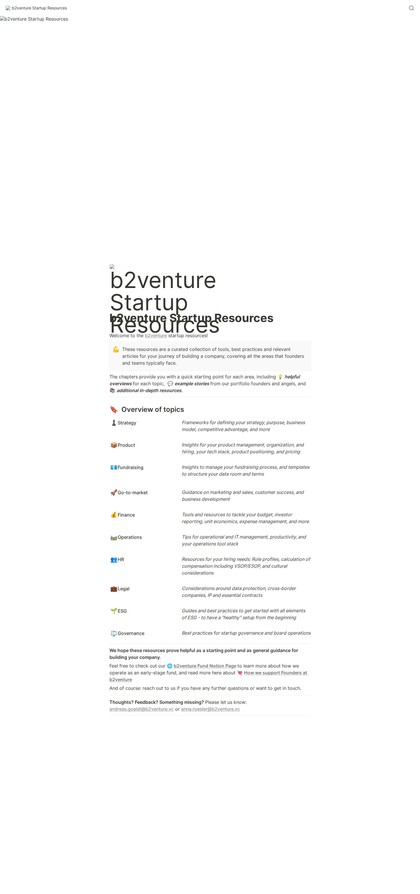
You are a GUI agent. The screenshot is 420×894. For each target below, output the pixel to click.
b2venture (156, 335)
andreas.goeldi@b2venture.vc (141, 709)
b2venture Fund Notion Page (205, 666)
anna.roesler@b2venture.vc (210, 709)
